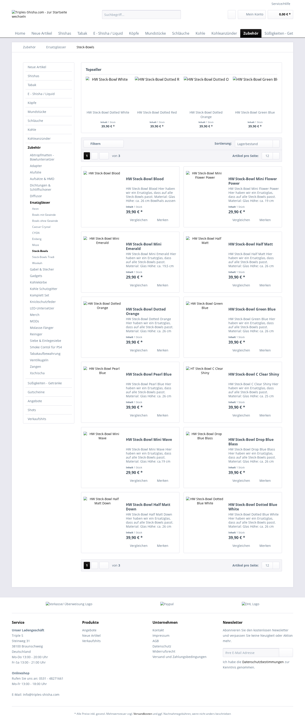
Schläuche (35, 120)
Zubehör (34, 147)
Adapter (36, 166)
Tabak (32, 85)
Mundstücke (37, 112)
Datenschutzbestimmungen (263, 662)
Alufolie (35, 172)
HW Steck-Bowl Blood (145, 179)
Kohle (32, 129)
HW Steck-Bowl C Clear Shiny (253, 374)
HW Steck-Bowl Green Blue (255, 112)
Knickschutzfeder (43, 302)
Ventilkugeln (39, 360)
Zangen (35, 366)
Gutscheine (36, 392)
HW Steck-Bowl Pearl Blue (148, 374)
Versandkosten (143, 714)
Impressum (160, 635)
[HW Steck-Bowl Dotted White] (108, 92)
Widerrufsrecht (163, 651)
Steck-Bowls (40, 251)
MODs (34, 321)
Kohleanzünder (39, 138)
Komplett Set (39, 295)
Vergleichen (138, 220)
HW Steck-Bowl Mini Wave (149, 439)
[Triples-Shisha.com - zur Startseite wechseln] (46, 18)
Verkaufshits (37, 419)
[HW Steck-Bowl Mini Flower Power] (205, 197)
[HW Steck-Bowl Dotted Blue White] (205, 522)
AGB (155, 641)
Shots (32, 410)
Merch (35, 315)
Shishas (33, 76)
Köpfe (32, 103)
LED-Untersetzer (42, 308)
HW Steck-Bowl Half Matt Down (148, 506)
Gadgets (36, 276)
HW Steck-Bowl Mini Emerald (143, 246)
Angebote (35, 401)
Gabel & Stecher (42, 269)
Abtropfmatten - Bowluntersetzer (42, 157)
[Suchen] (177, 14)
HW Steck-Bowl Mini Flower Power (252, 181)
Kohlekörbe (38, 282)
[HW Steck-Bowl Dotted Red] (157, 92)
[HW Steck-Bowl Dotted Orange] (206, 92)
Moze (35, 245)
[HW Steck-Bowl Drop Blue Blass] (205, 457)
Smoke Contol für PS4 (46, 347)
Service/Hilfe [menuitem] (281, 4)
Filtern (95, 144)
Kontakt (158, 630)
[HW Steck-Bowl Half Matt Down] (102, 522)
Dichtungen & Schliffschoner (40, 187)
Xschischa (37, 373)
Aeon (35, 209)
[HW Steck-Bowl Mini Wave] (102, 457)
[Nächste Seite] (94, 155)
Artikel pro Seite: (245, 156)
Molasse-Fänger (42, 328)
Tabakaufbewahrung (45, 353)
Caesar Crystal (41, 227)
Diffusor (36, 196)
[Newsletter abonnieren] (286, 652)
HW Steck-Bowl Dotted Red (157, 112)
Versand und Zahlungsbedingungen (179, 657)
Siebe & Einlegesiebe (45, 340)
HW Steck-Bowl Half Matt (250, 244)
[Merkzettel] (232, 14)
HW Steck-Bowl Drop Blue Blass (251, 441)
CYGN (36, 233)
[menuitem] (141, 16)
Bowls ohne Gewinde (45, 221)
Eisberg (37, 239)
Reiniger (36, 334)
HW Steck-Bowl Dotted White (108, 112)
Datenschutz (161, 646)
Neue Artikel (37, 67)
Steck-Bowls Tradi (43, 257)
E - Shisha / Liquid (41, 94)
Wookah (37, 263)
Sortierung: (223, 143)
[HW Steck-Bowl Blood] (102, 197)
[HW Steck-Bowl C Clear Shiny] (205, 392)
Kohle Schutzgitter (43, 289)
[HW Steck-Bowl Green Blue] (255, 92)
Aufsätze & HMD (42, 179)
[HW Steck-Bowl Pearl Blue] (102, 392)
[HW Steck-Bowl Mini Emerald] (102, 262)
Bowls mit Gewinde (44, 215)
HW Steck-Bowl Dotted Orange (206, 114)
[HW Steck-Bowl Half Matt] (205, 262)
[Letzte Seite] (104, 155)
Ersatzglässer (40, 202)
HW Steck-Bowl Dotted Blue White (252, 506)
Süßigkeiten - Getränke (45, 383)
